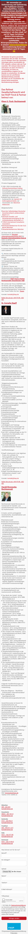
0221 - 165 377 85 (7, 835)
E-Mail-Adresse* (6, 889)
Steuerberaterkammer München (13, 229)
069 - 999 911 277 (7, 828)
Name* (3, 876)
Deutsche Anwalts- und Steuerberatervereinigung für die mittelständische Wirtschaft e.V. (13, 218)
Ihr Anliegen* (5, 860)
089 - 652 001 (5, 807)
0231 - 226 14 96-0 (7, 842)
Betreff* (4, 853)
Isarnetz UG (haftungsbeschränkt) (12, 200)
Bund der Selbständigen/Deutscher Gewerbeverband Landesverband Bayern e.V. (13, 213)
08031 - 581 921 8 (7, 814)
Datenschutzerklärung (18, 45)
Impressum (6, 931)
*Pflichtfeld (5, 896)
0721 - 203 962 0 (6, 821)
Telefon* (4, 883)
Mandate (14, 933)
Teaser (22, 291)
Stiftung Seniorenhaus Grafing (12, 188)
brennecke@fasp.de (11, 793)
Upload (3, 869)
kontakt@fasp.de (7, 809)
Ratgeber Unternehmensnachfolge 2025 (11, 235)
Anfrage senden (14, 918)
